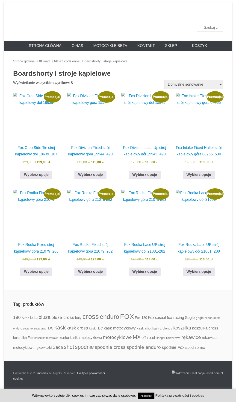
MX (137, 337)
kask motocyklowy (120, 328)
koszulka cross (205, 328)
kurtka (64, 338)
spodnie (84, 347)
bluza (44, 317)
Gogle (190, 318)
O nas (77, 46)
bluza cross (62, 317)
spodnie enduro (144, 347)
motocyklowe (117, 337)
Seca (58, 347)
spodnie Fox (173, 347)
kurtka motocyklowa (86, 337)
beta (34, 317)
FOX (127, 316)
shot (69, 347)
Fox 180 (141, 318)
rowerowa (173, 338)
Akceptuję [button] (146, 395)
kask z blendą (162, 328)
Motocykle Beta (110, 46)
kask (60, 328)
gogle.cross (204, 318)
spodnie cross (110, 347)
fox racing (175, 317)
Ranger (160, 338)
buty (78, 318)
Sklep (171, 46)
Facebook (209, 15)
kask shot (144, 328)
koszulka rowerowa (46, 338)
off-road (148, 337)
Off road (43, 61)
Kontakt (146, 46)
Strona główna (45, 46)
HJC (50, 328)
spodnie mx (195, 347)
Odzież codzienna (66, 61)
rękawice (191, 337)
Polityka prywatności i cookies (179, 395)
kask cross (77, 328)
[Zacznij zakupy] (197, 46)
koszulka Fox (23, 338)
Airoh (25, 318)
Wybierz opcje (36, 175)
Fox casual (157, 317)
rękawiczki (43, 348)
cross (91, 316)
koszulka (182, 327)
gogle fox (28, 328)
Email (219, 15)
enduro (109, 316)
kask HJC (96, 328)
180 (17, 317)
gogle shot (40, 328)
